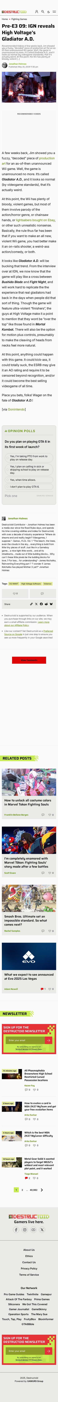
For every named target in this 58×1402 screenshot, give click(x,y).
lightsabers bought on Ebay (35, 220)
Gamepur (46, 1294)
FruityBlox (30, 1319)
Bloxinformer (46, 1319)
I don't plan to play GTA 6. (24, 486)
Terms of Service (21, 1049)
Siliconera (14, 1304)
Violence (47, 584)
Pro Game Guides (14, 1294)
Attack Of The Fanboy (19, 1299)
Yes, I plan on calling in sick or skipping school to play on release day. (29, 470)
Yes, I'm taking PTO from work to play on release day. (28, 458)
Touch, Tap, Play (11, 1319)
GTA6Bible (28, 1324)
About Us (29, 1249)
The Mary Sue (39, 1314)
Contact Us (29, 1262)
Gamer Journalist (19, 1309)
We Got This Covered (34, 1304)
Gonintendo (16, 409)
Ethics (29, 1256)
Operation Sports (18, 1314)
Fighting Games (19, 19)
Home (5, 19)
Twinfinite (32, 1294)
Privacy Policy (37, 1049)
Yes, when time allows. (23, 479)
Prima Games (42, 1299)
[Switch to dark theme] (48, 11)
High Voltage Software (31, 584)
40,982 (33, 1190)
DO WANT (13, 584)
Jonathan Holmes (17, 63)
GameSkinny (39, 1309)
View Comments (29, 660)
